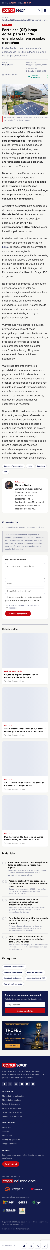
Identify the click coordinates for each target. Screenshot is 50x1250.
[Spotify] (33, 1084)
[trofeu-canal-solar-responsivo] (25, 1035)
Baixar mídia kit (11, 1164)
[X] (38, 1246)
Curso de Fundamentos (13, 466)
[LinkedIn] (31, 1246)
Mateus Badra (7, 65)
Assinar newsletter (25, 1011)
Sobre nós (6, 1127)
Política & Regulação (35, 972)
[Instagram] (10, 1084)
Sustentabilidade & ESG (36, 978)
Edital (5, 246)
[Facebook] (4, 1084)
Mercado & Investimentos (14, 967)
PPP (5, 472)
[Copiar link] (45, 1246)
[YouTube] (21, 1084)
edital (30, 466)
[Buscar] (38, 10)
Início (4, 17)
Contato (5, 1131)
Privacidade (7, 1135)
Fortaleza (41, 466)
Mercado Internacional (13, 972)
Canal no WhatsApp (35, 76)
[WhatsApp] (24, 1246)
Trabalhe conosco (9, 1144)
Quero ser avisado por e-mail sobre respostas (24, 606)
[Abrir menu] (45, 10)
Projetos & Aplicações (12, 978)
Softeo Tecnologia (23, 1229)
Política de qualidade (11, 1140)
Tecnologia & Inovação (13, 984)
